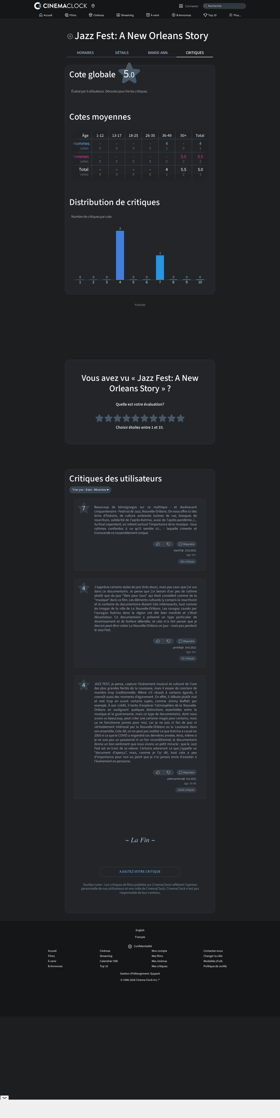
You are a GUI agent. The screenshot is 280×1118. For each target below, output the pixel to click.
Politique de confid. (215, 966)
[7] (153, 419)
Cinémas (98, 15)
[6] (144, 419)
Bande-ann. (158, 52)
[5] (135, 419)
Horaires (85, 52)
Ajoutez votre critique (140, 871)
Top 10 (212, 15)
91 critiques (188, 658)
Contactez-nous (213, 951)
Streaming (127, 15)
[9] (171, 419)
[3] (117, 419)
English (140, 930)
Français (140, 937)
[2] (108, 419)
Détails (122, 52)
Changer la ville (213, 956)
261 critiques (187, 561)
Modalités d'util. (213, 961)
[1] (99, 419)
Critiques (195, 52)
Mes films (157, 956)
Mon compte (159, 951)
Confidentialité (143, 946)
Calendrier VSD (109, 961)
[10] (180, 419)
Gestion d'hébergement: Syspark (140, 973)
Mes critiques (159, 966)
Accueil (48, 15)
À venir (155, 15)
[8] (162, 419)
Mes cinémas (159, 961)
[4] (126, 419)
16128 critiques (186, 790)
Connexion (191, 6)
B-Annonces (183, 15)
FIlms (72, 15)
